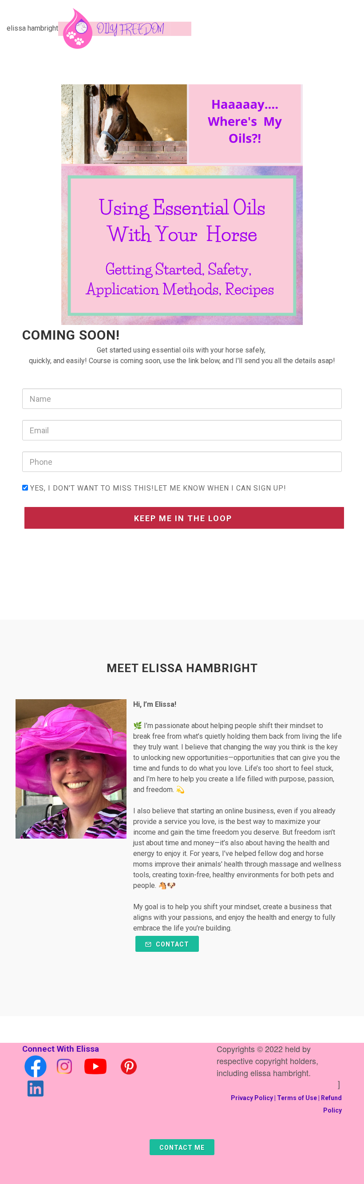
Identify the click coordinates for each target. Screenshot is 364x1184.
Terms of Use (297, 1097)
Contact (171, 944)
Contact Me (182, 1147)
